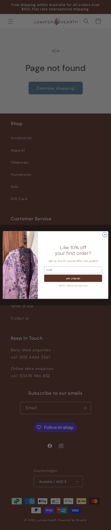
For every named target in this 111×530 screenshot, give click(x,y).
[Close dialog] (104, 234)
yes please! (73, 278)
